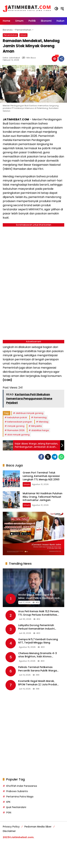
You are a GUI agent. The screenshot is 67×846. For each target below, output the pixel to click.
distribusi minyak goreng (29, 413)
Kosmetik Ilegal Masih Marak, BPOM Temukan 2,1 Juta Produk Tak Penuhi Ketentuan (37, 682)
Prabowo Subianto (17, 791)
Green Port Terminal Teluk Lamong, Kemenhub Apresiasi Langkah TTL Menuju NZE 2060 (41, 476)
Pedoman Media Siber (38, 826)
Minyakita (36, 426)
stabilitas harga (40, 430)
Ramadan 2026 (16, 430)
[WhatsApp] (61, 457)
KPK (8, 802)
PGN (8, 812)
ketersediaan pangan (19, 421)
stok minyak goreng (18, 434)
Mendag (43, 421)
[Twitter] (48, 457)
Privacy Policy (11, 826)
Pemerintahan (10, 35)
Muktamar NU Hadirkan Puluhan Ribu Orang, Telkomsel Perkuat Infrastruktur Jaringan (42, 497)
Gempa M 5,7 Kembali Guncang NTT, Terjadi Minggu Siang (38, 641)
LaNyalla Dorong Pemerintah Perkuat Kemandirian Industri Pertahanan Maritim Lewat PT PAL (38, 627)
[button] (56, 9)
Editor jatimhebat (11, 58)
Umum (23, 35)
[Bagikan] (61, 59)
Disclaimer (9, 831)
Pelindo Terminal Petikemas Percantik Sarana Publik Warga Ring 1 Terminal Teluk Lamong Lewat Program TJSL (37, 669)
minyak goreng (15, 426)
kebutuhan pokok (17, 417)
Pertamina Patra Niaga (19, 796)
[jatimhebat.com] (27, 8)
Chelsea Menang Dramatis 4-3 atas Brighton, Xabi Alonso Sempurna (37, 655)
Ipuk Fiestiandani (16, 807)
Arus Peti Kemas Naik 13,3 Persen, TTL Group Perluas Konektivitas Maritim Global (38, 613)
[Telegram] (55, 457)
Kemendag (40, 417)
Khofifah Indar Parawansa (21, 786)
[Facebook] (41, 457)
